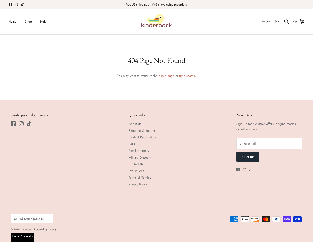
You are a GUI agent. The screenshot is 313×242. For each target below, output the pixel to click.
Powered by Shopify (45, 229)
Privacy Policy (138, 184)
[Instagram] (16, 4)
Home (12, 21)
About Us (135, 124)
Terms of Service (140, 177)
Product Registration (142, 137)
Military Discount (140, 157)
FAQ (132, 144)
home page (166, 75)
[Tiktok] (22, 4)
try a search (187, 75)
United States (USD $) (29, 218)
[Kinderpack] (156, 21)
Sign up (248, 157)
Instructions (136, 171)
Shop (28, 21)
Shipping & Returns (142, 130)
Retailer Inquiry (139, 150)
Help (43, 21)
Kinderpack (26, 229)
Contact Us (136, 164)
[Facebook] (10, 4)
